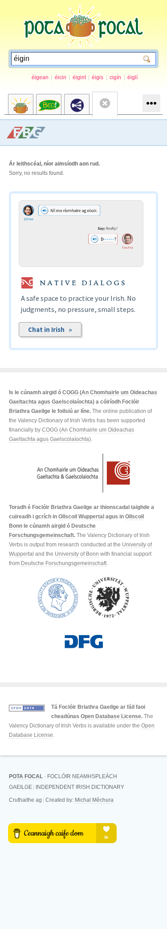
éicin (60, 77)
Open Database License (111, 716)
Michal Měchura (94, 800)
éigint (79, 77)
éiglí (132, 77)
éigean (40, 77)
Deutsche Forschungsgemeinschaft (63, 563)
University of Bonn (77, 554)
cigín (115, 77)
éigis (97, 77)
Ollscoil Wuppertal (81, 516)
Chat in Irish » (50, 329)
